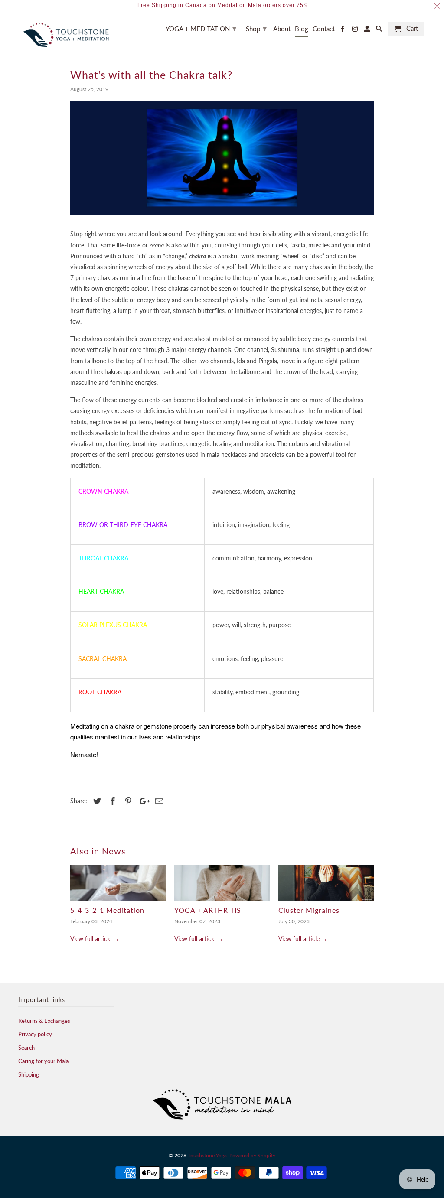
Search (26, 1047)
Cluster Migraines (309, 910)
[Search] (380, 30)
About (282, 29)
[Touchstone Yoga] (66, 35)
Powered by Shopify (252, 1155)
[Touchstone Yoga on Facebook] (343, 30)
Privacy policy (35, 1034)
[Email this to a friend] (158, 801)
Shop (256, 28)
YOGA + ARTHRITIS (207, 910)
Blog (301, 29)
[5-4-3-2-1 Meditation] (118, 883)
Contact (324, 29)
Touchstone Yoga (207, 1155)
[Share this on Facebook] (111, 801)
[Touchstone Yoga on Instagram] (355, 30)
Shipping (28, 1074)
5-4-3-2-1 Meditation (107, 910)
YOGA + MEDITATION (201, 28)
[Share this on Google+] (142, 801)
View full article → (94, 938)
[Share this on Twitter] (96, 801)
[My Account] (368, 30)
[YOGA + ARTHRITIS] (222, 883)
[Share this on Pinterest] (127, 801)
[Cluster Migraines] (326, 883)
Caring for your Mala (43, 1061)
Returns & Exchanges (44, 1020)
